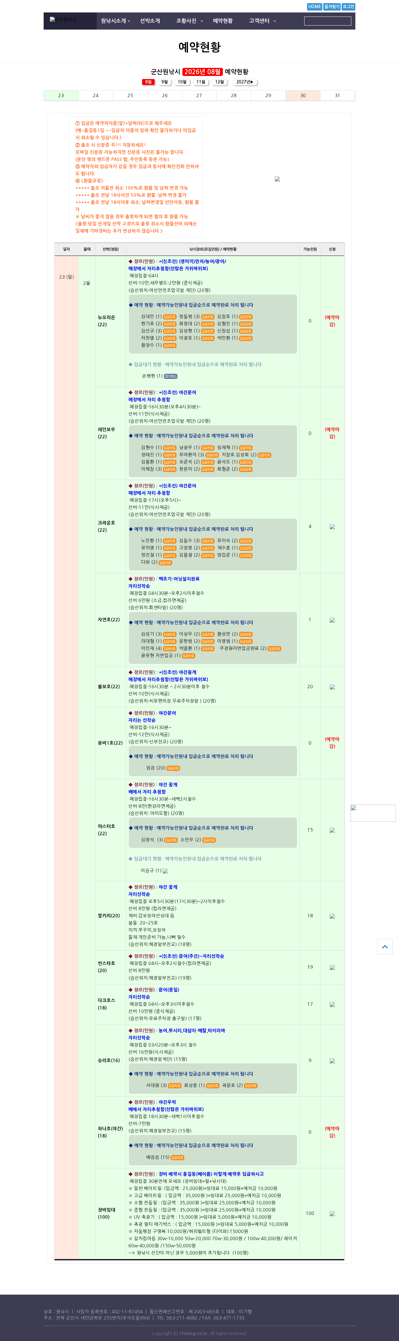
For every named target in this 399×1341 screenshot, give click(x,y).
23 (61, 95)
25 (130, 95)
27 (199, 95)
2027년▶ (245, 82)
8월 (148, 82)
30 (303, 95)
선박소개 (150, 21)
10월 (182, 82)
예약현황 (223, 21)
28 (234, 95)
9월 (164, 82)
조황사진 (186, 21)
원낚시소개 (113, 21)
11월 (200, 82)
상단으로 (385, 946)
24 (96, 95)
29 (268, 95)
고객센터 (259, 21)
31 (337, 95)
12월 (219, 82)
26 (165, 95)
